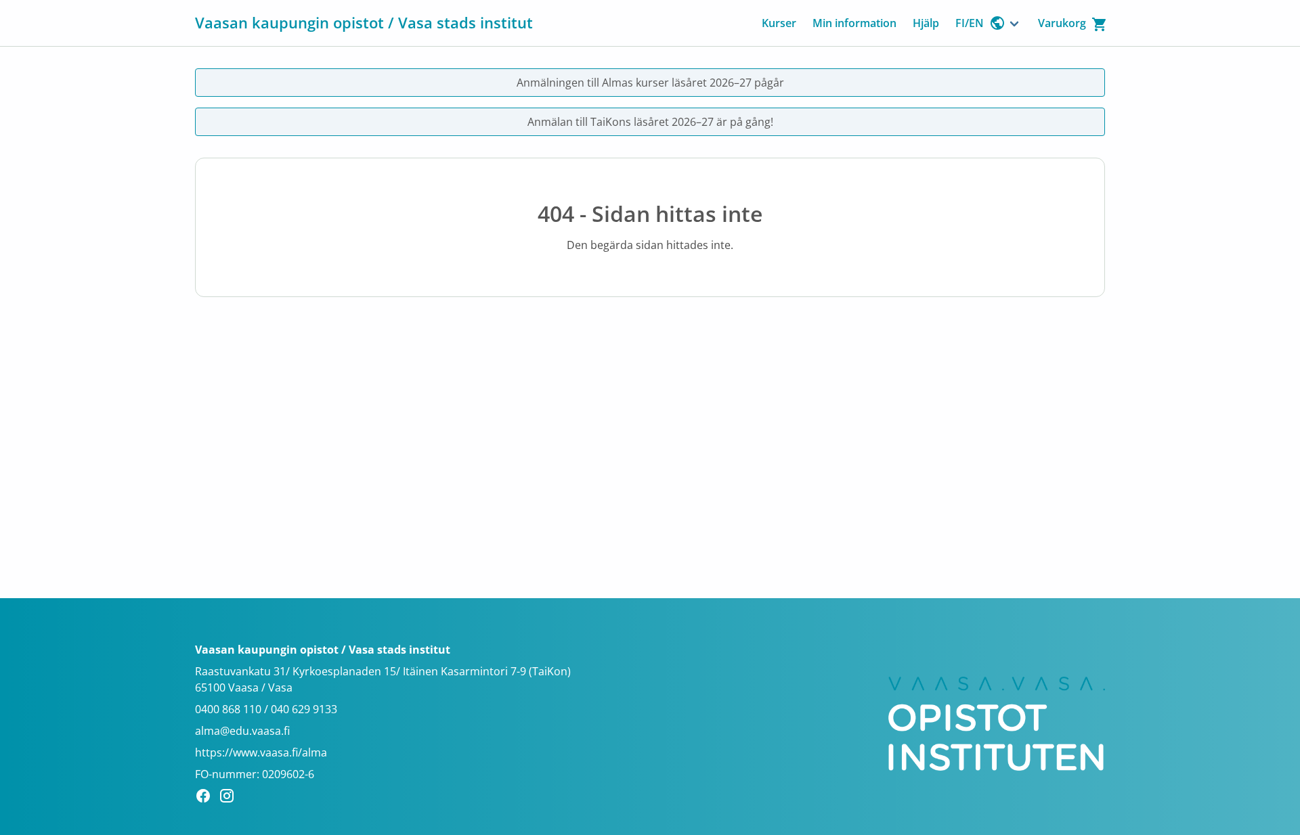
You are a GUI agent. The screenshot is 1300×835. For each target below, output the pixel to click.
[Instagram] (230, 797)
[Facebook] (207, 797)
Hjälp (926, 23)
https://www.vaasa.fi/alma (261, 752)
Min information (854, 23)
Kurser (779, 23)
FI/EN (969, 23)
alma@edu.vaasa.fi (242, 730)
